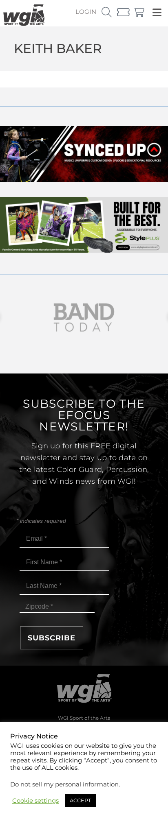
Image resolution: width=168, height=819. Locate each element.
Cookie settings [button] (35, 800)
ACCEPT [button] (80, 800)
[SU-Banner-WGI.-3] (84, 179)
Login (85, 11)
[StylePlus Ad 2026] (84, 250)
